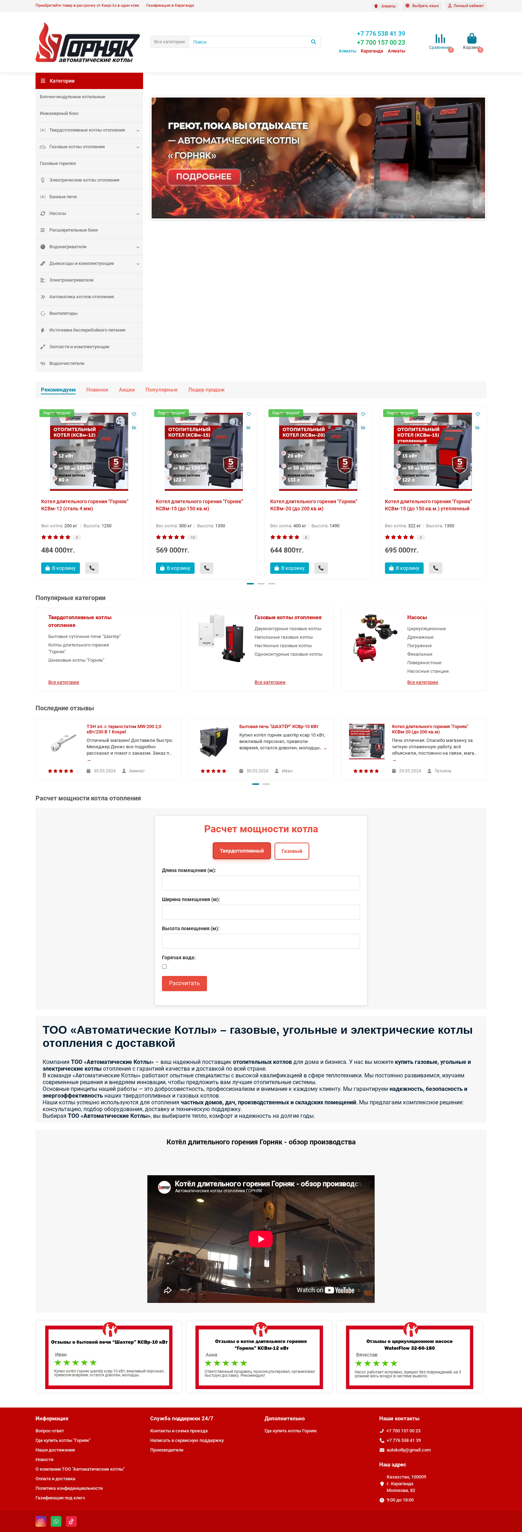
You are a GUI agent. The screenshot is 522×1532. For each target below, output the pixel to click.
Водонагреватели (67, 246)
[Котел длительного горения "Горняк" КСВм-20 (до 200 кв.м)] (318, 452)
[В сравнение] (134, 428)
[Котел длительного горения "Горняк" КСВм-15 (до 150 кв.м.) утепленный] (433, 452)
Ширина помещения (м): (191, 899)
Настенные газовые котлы (283, 645)
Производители (166, 1450)
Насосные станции (428, 671)
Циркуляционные (426, 628)
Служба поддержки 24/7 (181, 1418)
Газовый (292, 851)
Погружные (419, 645)
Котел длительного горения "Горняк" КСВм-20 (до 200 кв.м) (314, 505)
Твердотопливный (242, 851)
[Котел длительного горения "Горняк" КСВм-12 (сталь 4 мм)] (89, 452)
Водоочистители (66, 363)
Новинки (97, 390)
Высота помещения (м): (190, 928)
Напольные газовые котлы (284, 637)
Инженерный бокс (59, 113)
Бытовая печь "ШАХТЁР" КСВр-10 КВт (279, 726)
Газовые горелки (58, 163)
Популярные (162, 390)
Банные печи (63, 196)
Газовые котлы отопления (77, 146)
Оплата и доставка (55, 1478)
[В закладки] (134, 414)
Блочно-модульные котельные (72, 96)
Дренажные (420, 637)
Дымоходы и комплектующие (81, 263)
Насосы (57, 213)
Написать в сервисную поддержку (187, 1440)
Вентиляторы (63, 313)
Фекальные (420, 654)
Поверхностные (424, 662)
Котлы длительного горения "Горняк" (78, 648)
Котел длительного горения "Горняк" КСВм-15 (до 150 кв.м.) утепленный (428, 505)
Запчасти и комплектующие (79, 346)
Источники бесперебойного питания (87, 330)
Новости (44, 1459)
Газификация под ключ (60, 1497)
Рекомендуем (58, 390)
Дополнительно (285, 1418)
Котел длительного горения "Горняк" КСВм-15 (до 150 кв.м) (199, 505)
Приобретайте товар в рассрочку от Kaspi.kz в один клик (87, 5)
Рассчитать (184, 983)
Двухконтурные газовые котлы (288, 628)
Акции (127, 390)
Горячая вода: (179, 957)
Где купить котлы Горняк (291, 1430)
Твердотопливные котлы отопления (87, 130)
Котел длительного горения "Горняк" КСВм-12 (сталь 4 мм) (85, 505)
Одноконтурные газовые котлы (288, 654)
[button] (250, 583)
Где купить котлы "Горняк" (63, 1440)
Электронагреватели (71, 280)
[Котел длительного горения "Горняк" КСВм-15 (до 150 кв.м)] (204, 452)
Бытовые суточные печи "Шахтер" (84, 636)
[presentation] (36, 491)
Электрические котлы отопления (84, 180)
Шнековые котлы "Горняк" (76, 660)
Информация (52, 1418)
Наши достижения (55, 1450)
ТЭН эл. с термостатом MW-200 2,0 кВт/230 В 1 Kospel (124, 729)
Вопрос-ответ (50, 1430)
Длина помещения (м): (189, 870)
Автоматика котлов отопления (81, 296)
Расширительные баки (73, 230)
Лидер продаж (206, 390)
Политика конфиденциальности (69, 1488)
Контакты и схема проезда (179, 1430)
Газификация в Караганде (170, 5)
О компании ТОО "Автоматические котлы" (80, 1469)
